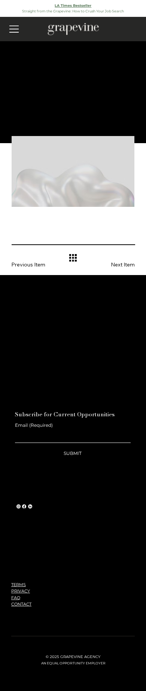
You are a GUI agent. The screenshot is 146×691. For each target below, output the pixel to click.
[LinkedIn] (30, 506)
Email (34, 425)
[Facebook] (24, 506)
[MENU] (14, 29)
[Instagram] (18, 506)
